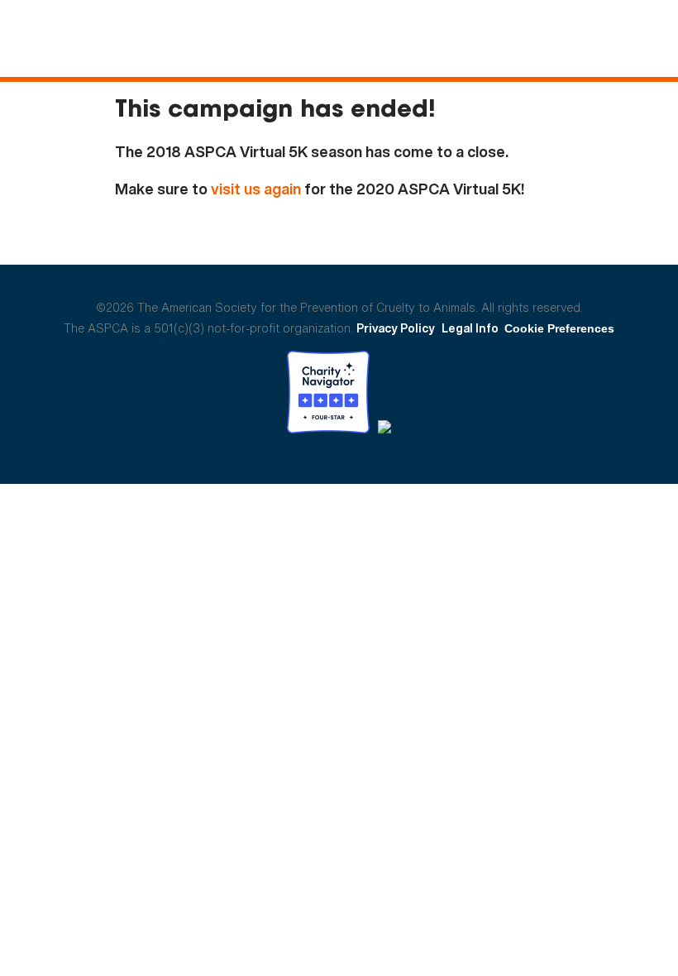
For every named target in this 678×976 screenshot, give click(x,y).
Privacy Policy (395, 328)
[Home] (144, 40)
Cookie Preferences (559, 328)
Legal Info (470, 328)
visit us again (256, 189)
